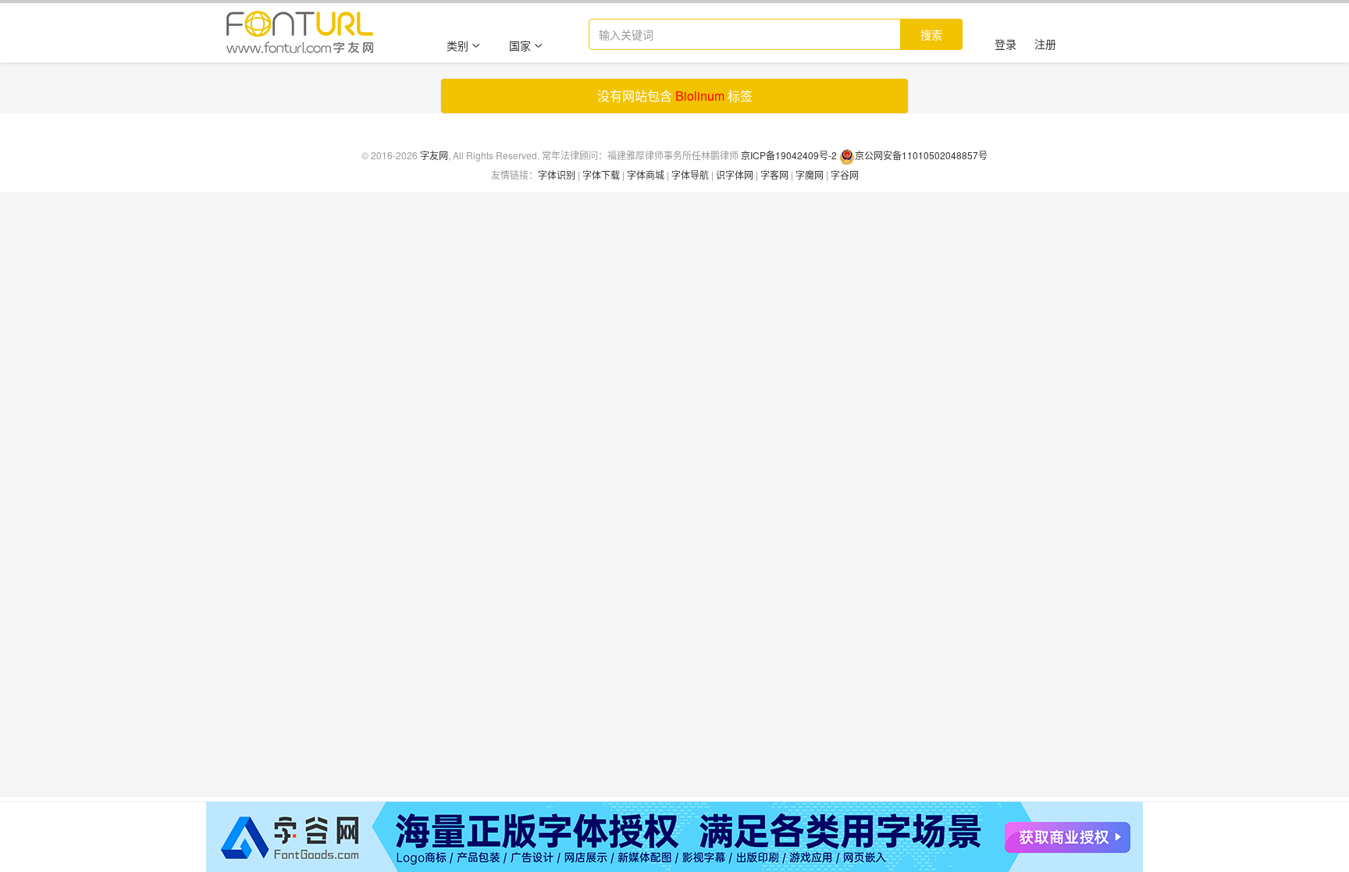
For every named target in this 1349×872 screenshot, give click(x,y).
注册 (1045, 44)
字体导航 (690, 174)
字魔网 (810, 174)
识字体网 (734, 174)
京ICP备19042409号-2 (789, 155)
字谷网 (845, 174)
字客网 (774, 174)
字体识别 (556, 174)
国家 (520, 45)
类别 (457, 45)
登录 (1005, 44)
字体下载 (601, 174)
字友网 (434, 155)
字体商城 (645, 174)
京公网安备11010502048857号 (921, 155)
